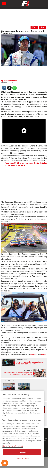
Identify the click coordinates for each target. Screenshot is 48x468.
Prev (34, 27)
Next (42, 27)
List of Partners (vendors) (12, 446)
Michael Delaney (10, 81)
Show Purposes (22, 458)
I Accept (22, 452)
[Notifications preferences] (4, 463)
